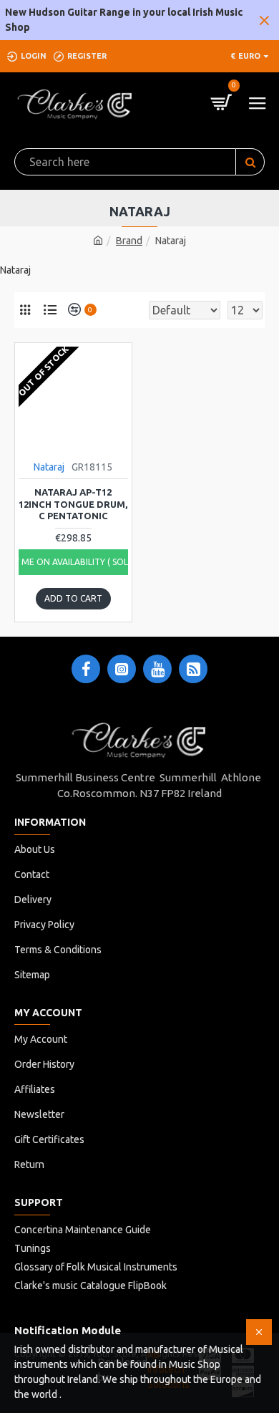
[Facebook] (86, 669)
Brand (129, 240)
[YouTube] (157, 669)
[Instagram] (121, 669)
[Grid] (25, 310)
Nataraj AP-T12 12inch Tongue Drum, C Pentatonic (73, 504)
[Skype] (193, 669)
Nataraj (49, 467)
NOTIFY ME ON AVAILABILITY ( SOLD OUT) (73, 561)
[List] (50, 310)
